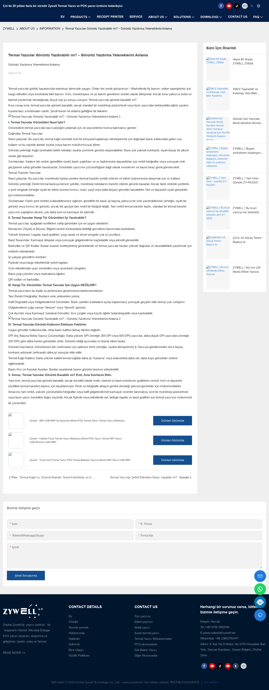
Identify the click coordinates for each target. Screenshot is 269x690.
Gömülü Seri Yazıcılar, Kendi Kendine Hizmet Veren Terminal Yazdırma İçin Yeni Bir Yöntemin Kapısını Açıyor (247, 121)
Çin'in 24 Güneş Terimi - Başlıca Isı (248, 240)
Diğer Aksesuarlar (146, 655)
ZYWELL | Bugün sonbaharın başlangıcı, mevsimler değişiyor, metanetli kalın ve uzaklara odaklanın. (247, 151)
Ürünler (73, 621)
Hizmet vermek (79, 627)
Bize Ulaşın (76, 650)
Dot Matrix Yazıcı (145, 650)
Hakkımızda (76, 633)
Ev (70, 616)
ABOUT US (27, 28)
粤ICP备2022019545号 (185, 682)
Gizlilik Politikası (79, 655)
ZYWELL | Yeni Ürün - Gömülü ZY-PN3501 (246, 180)
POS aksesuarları (146, 644)
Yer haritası (210, 682)
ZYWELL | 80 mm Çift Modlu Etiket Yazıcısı (247, 269)
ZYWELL (9, 28)
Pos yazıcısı (142, 616)
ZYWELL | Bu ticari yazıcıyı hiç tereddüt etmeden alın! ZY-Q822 (248, 210)
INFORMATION (50, 28)
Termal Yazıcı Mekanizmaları (153, 638)
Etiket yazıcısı (143, 621)
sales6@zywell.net (223, 632)
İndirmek (74, 644)
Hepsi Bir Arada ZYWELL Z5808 (243, 61)
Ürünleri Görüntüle (172, 420)
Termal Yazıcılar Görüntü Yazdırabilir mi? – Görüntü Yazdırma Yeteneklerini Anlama (118, 28)
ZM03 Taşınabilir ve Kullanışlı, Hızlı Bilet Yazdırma (245, 91)
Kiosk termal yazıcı (146, 633)
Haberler (74, 638)
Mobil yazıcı (142, 627)
